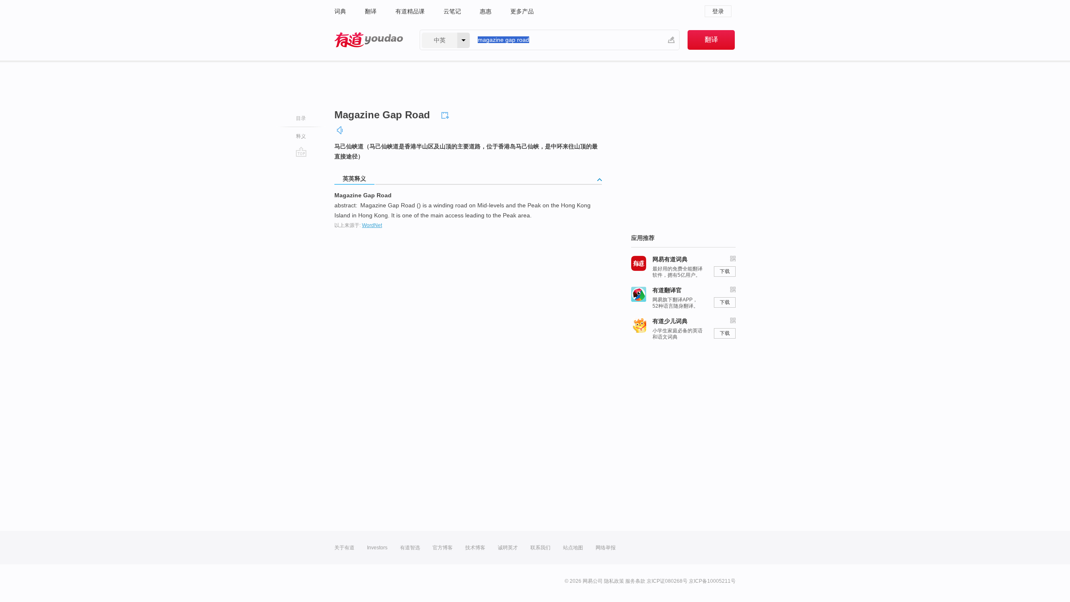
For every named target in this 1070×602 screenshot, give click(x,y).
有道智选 (410, 548)
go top (301, 152)
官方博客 (443, 548)
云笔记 (452, 11)
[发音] (340, 130)
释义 (301, 136)
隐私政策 (614, 581)
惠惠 (486, 11)
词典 (340, 11)
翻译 (371, 11)
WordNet (372, 225)
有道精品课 (410, 11)
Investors (377, 548)
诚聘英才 (508, 548)
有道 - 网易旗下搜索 (368, 40)
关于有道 (344, 548)
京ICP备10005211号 (712, 581)
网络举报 (606, 548)
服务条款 (635, 581)
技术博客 (475, 548)
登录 (718, 11)
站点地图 (573, 548)
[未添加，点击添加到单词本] (446, 114)
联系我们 (540, 548)
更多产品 (522, 11)
